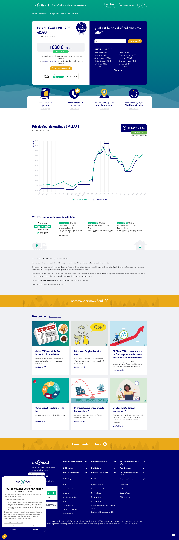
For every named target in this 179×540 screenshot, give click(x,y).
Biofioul (64, 501)
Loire (68, 14)
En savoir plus (45, 109)
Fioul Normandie (125, 468)
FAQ (121, 489)
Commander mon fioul (127, 5)
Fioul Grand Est (67, 468)
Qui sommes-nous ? (97, 489)
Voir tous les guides (55, 317)
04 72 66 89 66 (42, 476)
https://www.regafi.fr (130, 524)
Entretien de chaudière (69, 497)
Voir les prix (133, 41)
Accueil (34, 14)
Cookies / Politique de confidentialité (102, 512)
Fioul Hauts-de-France (99, 461)
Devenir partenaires (97, 497)
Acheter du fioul (67, 489)
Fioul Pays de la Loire (98, 479)
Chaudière (67, 5)
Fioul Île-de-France (126, 479)
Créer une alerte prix (60, 68)
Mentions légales (96, 493)
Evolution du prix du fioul (70, 509)
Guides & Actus (79, 5)
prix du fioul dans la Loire (49, 61)
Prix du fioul (57, 5)
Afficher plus (118, 70)
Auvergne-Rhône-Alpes (56, 14)
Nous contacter (96, 501)
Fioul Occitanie (96, 468)
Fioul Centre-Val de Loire (99, 472)
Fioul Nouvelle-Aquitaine (70, 472)
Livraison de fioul (67, 505)
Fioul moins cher (67, 514)
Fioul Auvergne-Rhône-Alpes (72, 461)
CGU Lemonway (125, 497)
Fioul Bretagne (67, 479)
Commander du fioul (87, 444)
